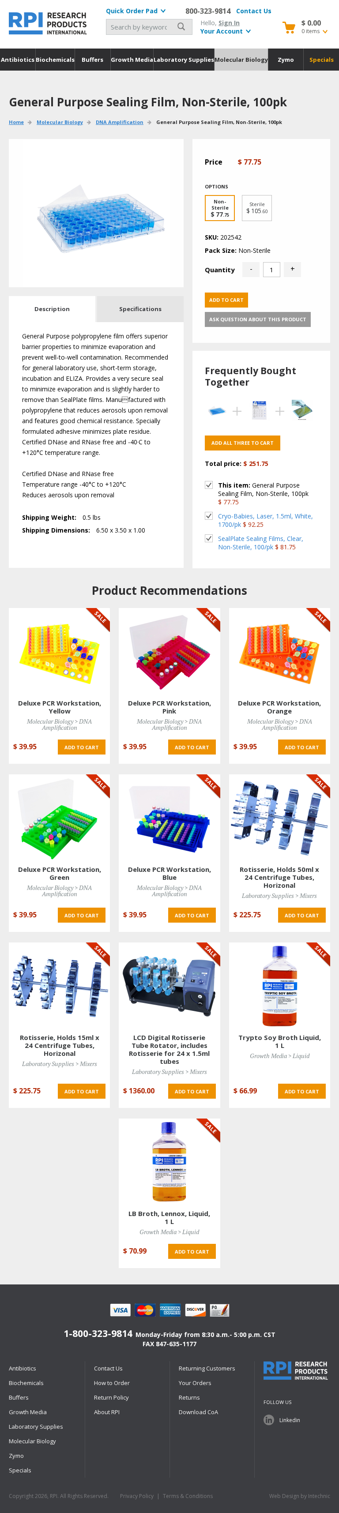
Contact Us (253, 11)
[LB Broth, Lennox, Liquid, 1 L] (169, 1161)
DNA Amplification (119, 122)
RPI (48, 23)
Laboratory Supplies (184, 60)
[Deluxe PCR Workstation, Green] (60, 817)
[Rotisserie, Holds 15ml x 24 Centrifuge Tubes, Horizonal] (59, 985)
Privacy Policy (137, 1496)
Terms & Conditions (188, 1496)
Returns (189, 1397)
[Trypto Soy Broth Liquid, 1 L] (279, 985)
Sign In (229, 23)
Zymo (286, 60)
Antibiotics (17, 60)
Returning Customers (207, 1368)
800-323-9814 (207, 11)
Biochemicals (55, 60)
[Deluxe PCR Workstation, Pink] (169, 651)
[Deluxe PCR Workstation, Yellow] (60, 651)
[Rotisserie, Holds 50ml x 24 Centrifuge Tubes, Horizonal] (279, 817)
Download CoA (198, 1412)
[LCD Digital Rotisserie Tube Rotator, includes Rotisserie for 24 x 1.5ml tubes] (169, 985)
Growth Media (132, 60)
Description (52, 309)
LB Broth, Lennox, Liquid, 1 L (169, 1217)
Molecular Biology (241, 60)
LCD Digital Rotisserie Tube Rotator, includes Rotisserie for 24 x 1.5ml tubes (169, 1049)
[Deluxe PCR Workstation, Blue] (169, 817)
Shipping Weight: (49, 517)
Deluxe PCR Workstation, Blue (169, 873)
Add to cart (226, 300)
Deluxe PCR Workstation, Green (59, 873)
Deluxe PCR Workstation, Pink (169, 706)
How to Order (112, 1383)
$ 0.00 (311, 23)
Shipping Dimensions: (56, 530)
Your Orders (195, 1383)
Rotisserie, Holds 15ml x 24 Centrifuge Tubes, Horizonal (59, 1045)
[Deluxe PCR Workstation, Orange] (279, 651)
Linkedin (289, 1420)
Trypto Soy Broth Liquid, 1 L (279, 1041)
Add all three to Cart (242, 442)
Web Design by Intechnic (299, 1496)
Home (16, 122)
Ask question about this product (257, 319)
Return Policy (111, 1397)
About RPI (107, 1412)
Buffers (92, 60)
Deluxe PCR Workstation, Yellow (59, 706)
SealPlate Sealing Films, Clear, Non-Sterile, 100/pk (260, 542)
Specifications (140, 309)
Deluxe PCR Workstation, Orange (279, 706)
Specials (321, 60)
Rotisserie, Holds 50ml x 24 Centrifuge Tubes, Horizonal (279, 877)
